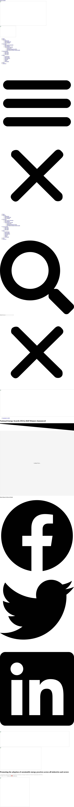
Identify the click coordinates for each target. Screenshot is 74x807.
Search (1, 314)
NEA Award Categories (9, 44)
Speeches (6, 59)
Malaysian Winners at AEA (12, 49)
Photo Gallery (7, 57)
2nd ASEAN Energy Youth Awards (13, 50)
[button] (37, 139)
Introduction (7, 40)
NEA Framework (8, 41)
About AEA (9, 48)
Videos (6, 60)
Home (3, 38)
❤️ (12, 775)
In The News (7, 56)
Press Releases (7, 58)
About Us (4, 39)
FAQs (3, 62)
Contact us (4, 63)
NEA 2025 (7, 52)
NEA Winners (7, 45)
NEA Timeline (7, 42)
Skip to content (2, 0)
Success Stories (5, 51)
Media (3, 55)
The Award (4, 43)
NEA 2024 (7, 53)
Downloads (7, 61)
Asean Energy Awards (9, 46)
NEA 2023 (7, 54)
